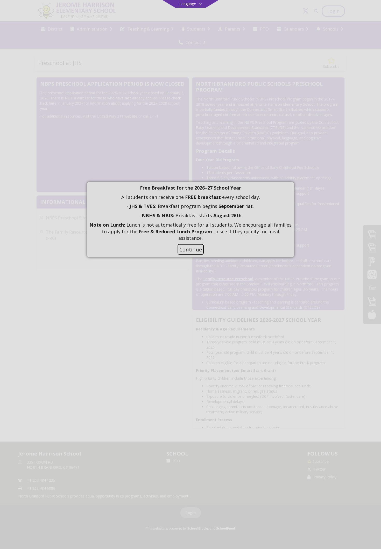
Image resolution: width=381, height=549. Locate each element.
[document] (190, 213)
